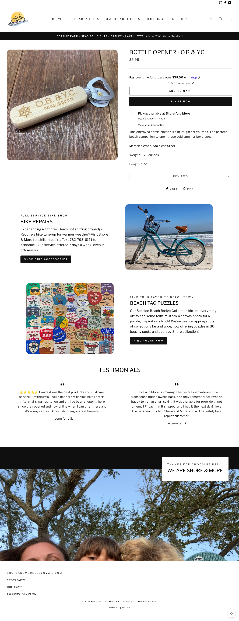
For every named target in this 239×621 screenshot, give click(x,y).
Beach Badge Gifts (122, 19)
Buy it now (180, 101)
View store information (151, 125)
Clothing (154, 19)
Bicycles (60, 19)
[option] (119, 36)
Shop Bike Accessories (46, 259)
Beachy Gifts (87, 19)
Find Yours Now (149, 340)
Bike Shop (177, 19)
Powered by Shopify (119, 607)
